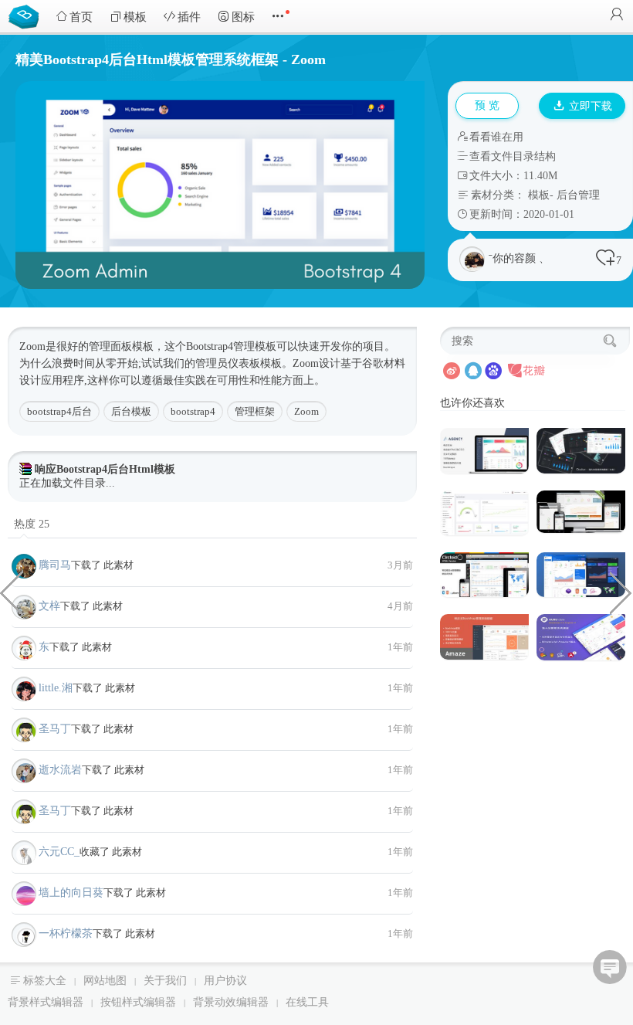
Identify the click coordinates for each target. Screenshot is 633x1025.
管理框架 (255, 411)
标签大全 (44, 980)
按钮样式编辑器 (138, 1002)
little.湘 (56, 688)
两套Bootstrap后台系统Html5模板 (621, 592)
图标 (243, 17)
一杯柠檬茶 (66, 933)
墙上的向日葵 (71, 892)
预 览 (487, 105)
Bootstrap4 (209, 346)
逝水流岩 (60, 770)
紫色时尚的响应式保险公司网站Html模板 (11, 592)
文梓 (49, 606)
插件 (189, 17)
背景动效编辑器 (231, 1002)
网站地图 (105, 980)
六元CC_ (59, 851)
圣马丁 (55, 729)
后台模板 (131, 411)
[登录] (616, 16)
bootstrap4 (193, 411)
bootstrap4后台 (59, 411)
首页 (81, 17)
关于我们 (165, 980)
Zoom (306, 411)
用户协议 (225, 980)
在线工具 (307, 1002)
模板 (135, 17)
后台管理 (578, 195)
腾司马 (55, 565)
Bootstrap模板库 (27, 15)
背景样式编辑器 (45, 1002)
